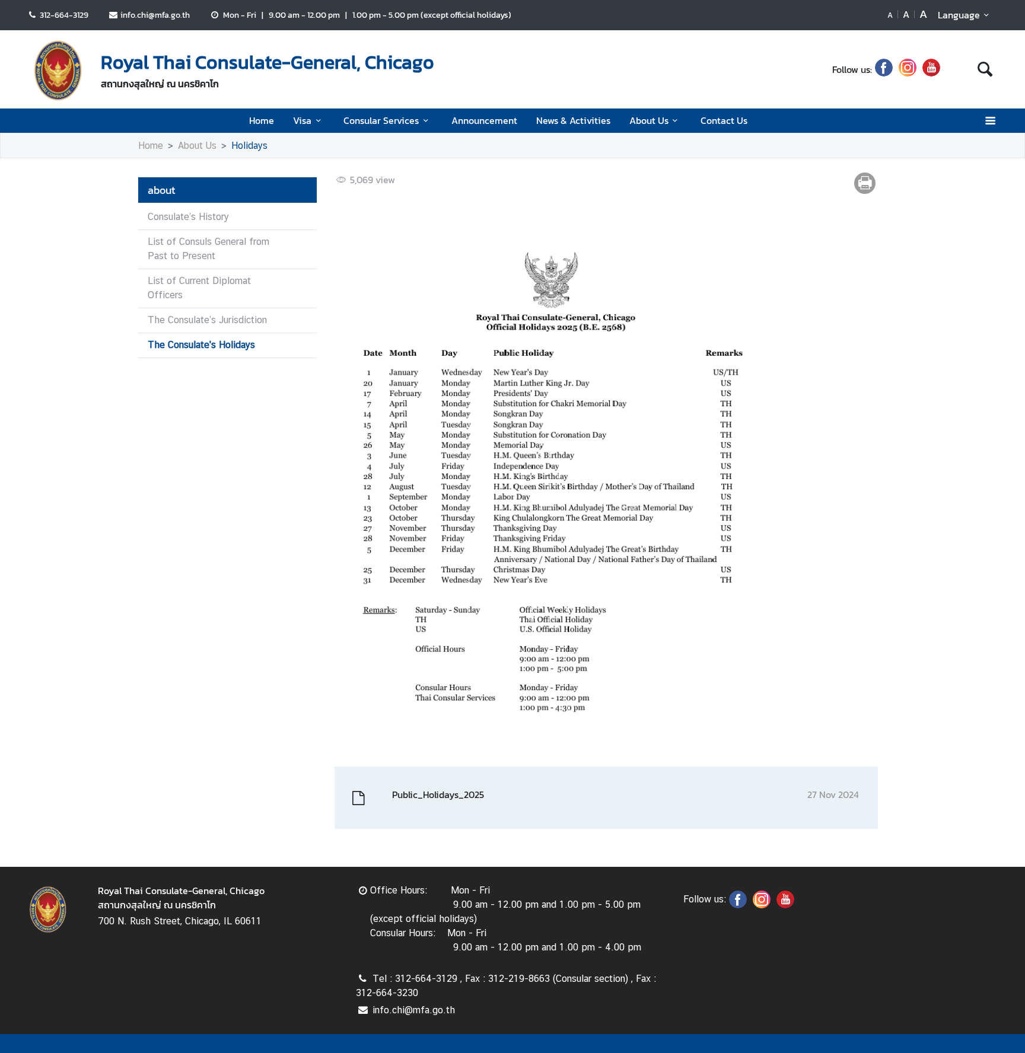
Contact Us (724, 120)
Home (261, 120)
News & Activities (573, 120)
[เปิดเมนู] (990, 121)
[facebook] (884, 69)
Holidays (249, 145)
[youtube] (931, 69)
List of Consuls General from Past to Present (208, 248)
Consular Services (381, 120)
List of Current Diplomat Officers (199, 288)
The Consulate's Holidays (201, 344)
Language (959, 15)
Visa (302, 120)
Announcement (484, 120)
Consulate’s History (188, 216)
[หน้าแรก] (58, 70)
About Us (649, 120)
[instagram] (907, 69)
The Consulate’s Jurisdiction (207, 320)
